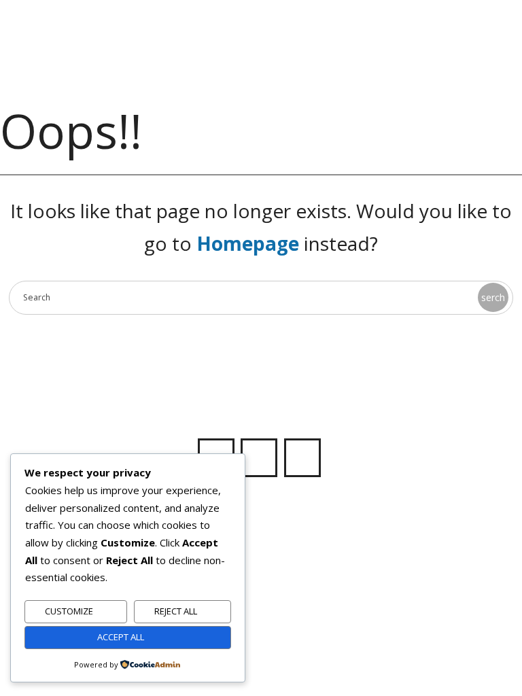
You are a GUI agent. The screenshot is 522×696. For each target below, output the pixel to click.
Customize (69, 611)
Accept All (120, 637)
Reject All (175, 611)
